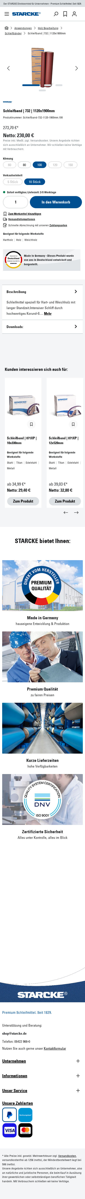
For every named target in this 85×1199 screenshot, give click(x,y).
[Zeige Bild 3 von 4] (59, 85)
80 (24, 165)
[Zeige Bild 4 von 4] (42, 90)
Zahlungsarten (58, 225)
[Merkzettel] (65, 13)
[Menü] (6, 14)
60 (9, 165)
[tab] (42, 302)
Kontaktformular (55, 1048)
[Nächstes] (76, 68)
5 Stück (13, 182)
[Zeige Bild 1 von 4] (31, 85)
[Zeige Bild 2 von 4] (47, 85)
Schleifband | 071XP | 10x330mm (22, 440)
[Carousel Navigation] (42, 512)
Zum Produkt (23, 501)
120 (55, 165)
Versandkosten (67, 1155)
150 (70, 165)
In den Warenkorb (56, 202)
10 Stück (35, 182)
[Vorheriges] (8, 68)
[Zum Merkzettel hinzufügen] (31, 424)
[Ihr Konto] (74, 13)
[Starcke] (42, 101)
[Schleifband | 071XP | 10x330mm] (23, 406)
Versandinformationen (21, 219)
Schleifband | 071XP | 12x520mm (63, 440)
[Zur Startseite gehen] (26, 14)
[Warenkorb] (81, 14)
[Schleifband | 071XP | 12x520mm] (65, 406)
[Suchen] (56, 13)
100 (39, 165)
